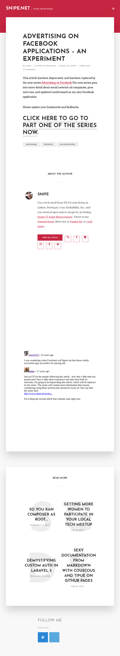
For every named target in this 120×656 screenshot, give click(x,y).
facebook (48, 144)
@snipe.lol (76, 221)
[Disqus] (60, 307)
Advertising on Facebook (56, 82)
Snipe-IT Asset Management (55, 217)
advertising (31, 144)
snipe (29, 66)
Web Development (46, 66)
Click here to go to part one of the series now (60, 126)
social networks (67, 144)
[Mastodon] (43, 637)
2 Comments (29, 69)
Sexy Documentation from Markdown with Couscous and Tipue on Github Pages (78, 566)
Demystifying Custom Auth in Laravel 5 (41, 566)
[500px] (54, 637)
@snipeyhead (46, 221)
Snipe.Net (18, 8)
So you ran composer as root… (41, 515)
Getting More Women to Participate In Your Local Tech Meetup (78, 515)
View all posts (50, 238)
